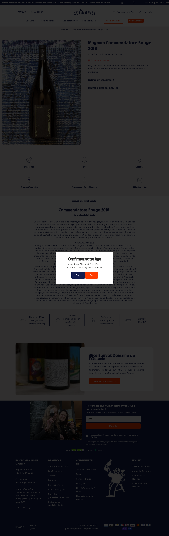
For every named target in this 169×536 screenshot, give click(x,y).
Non (78, 275)
